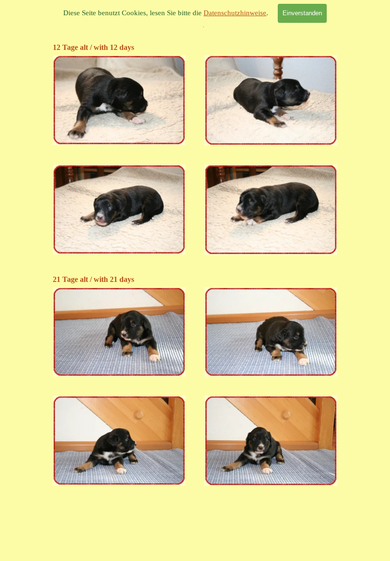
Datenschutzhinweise (235, 13)
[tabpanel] (195, 47)
